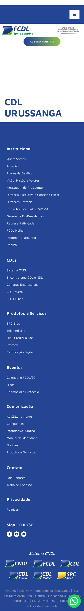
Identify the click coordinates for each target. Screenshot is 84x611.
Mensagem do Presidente (25, 187)
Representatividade (20, 223)
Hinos (10, 385)
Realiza (12, 245)
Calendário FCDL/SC (21, 377)
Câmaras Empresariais (22, 284)
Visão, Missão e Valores (23, 180)
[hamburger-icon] (74, 14)
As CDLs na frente (19, 416)
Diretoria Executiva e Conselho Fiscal (33, 195)
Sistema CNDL (17, 270)
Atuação (13, 166)
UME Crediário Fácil (20, 338)
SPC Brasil (14, 323)
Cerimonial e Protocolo (23, 392)
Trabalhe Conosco (19, 485)
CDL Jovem (15, 292)
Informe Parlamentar (21, 237)
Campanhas (15, 423)
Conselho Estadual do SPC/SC (28, 209)
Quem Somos (16, 159)
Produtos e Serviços (21, 452)
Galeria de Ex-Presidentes (25, 216)
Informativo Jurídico (21, 431)
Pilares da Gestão (19, 173)
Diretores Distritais (19, 202)
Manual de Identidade (22, 438)
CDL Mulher (15, 299)
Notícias (12, 445)
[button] (74, 601)
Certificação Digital (20, 352)
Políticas (13, 509)
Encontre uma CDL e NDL (25, 277)
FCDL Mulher (16, 230)
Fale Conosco (16, 478)
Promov (12, 345)
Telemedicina (16, 330)
